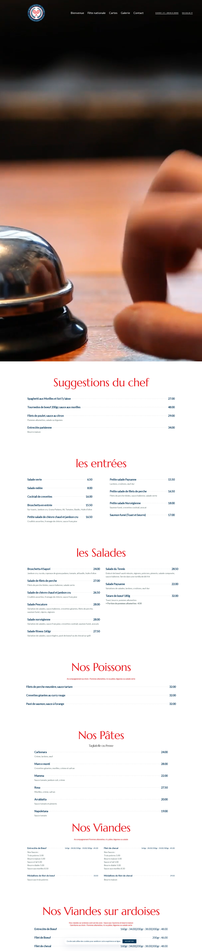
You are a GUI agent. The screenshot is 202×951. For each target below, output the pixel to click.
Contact (138, 13)
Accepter (129, 941)
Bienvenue (77, 13)
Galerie (125, 13)
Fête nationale (97, 13)
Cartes (113, 13)
